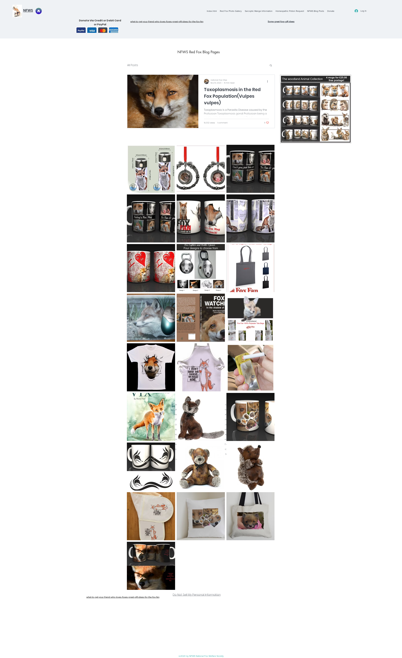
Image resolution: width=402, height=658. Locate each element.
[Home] (38, 11)
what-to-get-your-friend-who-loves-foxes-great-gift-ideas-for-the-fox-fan (122, 597)
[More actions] (268, 81)
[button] (270, 65)
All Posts (132, 65)
